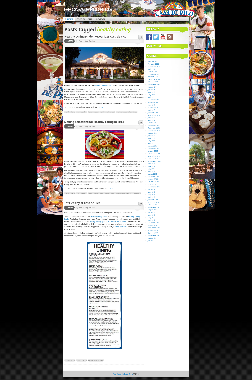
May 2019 (151, 94)
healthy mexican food (107, 112)
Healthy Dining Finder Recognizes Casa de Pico (95, 36)
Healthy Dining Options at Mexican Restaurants (107, 221)
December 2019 (154, 79)
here (110, 188)
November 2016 (154, 115)
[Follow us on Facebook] (149, 37)
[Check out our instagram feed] (170, 37)
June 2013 (151, 192)
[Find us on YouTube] (163, 37)
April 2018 (151, 105)
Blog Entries (90, 41)
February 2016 (153, 125)
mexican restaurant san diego (127, 112)
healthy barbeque (120, 227)
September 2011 (154, 235)
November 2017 (154, 107)
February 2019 (153, 100)
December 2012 (154, 202)
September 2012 (154, 207)
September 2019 (154, 84)
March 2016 (152, 123)
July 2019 (151, 89)
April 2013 (151, 197)
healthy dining (70, 112)
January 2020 (153, 76)
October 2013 (153, 184)
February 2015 (153, 148)
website (101, 107)
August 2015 (152, 133)
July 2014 (151, 164)
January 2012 (153, 225)
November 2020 (154, 66)
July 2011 (151, 240)
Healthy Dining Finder (102, 85)
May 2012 (151, 217)
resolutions (137, 193)
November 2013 (154, 181)
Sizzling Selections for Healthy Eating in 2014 (94, 122)
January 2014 (153, 179)
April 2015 (151, 143)
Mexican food (109, 193)
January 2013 (153, 199)
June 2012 (151, 215)
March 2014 (152, 174)
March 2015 (152, 146)
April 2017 (151, 110)
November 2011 (154, 230)
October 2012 (153, 204)
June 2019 (151, 92)
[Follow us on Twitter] (156, 37)
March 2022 (152, 61)
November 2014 (154, 156)
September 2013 (154, 187)
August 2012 (152, 210)
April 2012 (151, 220)
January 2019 (153, 102)
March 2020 (152, 71)
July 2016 (151, 117)
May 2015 (151, 141)
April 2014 (151, 171)
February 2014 (153, 176)
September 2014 (154, 161)
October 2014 (153, 158)
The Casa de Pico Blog (87, 9)
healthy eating (81, 112)
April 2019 (151, 97)
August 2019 (152, 87)
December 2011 (154, 228)
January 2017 (153, 112)
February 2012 (153, 222)
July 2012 (151, 212)
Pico (80, 41)
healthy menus (93, 112)
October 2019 (153, 82)
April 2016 (151, 120)
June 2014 (151, 166)
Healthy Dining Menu (99, 216)
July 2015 (151, 135)
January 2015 (153, 151)
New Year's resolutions (123, 193)
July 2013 (151, 189)
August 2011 (152, 238)
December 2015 (154, 128)
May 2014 (151, 169)
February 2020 (153, 74)
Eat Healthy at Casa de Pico (82, 203)
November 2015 (154, 130)
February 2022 (153, 64)
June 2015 (151, 138)
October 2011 (153, 233)
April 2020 (151, 69)
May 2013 (151, 194)
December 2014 (154, 153)
